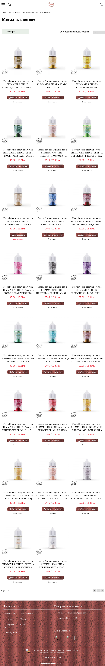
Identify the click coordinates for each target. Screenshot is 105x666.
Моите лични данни (52, 657)
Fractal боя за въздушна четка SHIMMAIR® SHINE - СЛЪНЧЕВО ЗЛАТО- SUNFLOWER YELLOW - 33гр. (87, 84)
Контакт (8, 619)
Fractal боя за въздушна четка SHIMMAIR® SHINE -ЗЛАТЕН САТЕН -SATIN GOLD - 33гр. (18, 495)
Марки (23, 619)
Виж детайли (18, 235)
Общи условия (26, 614)
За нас (22, 625)
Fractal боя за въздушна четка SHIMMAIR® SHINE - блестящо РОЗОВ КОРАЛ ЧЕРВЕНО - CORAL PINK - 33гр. (18, 290)
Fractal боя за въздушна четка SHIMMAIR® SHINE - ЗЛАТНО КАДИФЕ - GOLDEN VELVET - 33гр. (87, 358)
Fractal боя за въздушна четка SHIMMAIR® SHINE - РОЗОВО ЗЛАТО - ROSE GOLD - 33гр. (52, 495)
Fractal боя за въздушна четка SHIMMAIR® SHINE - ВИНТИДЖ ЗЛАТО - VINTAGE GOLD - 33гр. (18, 84)
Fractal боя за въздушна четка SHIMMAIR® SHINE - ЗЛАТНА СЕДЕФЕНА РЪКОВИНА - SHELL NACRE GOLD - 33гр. (18, 564)
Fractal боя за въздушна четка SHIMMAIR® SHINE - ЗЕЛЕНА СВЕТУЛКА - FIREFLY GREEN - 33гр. (87, 153)
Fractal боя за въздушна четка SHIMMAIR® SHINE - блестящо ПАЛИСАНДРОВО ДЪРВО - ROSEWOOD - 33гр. (87, 221)
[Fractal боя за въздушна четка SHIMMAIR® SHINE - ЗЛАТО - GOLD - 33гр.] (52, 59)
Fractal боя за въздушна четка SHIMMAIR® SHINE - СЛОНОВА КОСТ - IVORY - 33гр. (18, 221)
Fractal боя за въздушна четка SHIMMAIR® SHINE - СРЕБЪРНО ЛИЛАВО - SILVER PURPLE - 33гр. (87, 290)
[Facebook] (57, 623)
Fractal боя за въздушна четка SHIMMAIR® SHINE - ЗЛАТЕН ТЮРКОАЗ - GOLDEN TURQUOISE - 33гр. (18, 358)
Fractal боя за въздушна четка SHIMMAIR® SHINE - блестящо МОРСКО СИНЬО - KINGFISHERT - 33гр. (52, 358)
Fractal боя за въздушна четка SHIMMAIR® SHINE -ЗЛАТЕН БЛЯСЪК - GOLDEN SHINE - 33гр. (87, 427)
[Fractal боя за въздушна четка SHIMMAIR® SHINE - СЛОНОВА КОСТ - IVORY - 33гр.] (18, 196)
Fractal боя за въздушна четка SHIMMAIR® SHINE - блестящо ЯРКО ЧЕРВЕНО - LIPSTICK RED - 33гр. (52, 427)
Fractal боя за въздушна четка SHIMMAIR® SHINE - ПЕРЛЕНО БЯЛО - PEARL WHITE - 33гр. (52, 564)
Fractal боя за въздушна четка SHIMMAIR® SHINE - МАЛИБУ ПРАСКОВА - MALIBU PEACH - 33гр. (52, 153)
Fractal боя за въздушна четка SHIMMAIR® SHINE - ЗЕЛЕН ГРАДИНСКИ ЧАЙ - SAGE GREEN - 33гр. (18, 153)
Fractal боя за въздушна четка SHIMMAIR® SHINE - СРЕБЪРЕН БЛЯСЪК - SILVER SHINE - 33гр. (87, 496)
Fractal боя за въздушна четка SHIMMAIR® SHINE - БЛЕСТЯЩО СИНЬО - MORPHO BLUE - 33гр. (52, 221)
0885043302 (71, 618)
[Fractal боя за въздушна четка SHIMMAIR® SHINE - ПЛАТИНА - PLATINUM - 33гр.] (52, 264)
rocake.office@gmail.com (76, 613)
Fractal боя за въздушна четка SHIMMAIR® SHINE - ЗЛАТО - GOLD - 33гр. (52, 84)
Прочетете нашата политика (52, 653)
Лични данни (11, 633)
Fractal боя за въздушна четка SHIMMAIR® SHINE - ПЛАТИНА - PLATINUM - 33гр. (52, 290)
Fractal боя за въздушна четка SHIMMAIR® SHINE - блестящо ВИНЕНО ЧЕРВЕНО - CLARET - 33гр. (18, 427)
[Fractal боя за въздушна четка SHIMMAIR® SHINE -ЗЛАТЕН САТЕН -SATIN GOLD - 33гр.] (18, 470)
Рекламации (10, 614)
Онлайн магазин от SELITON (52, 663)
